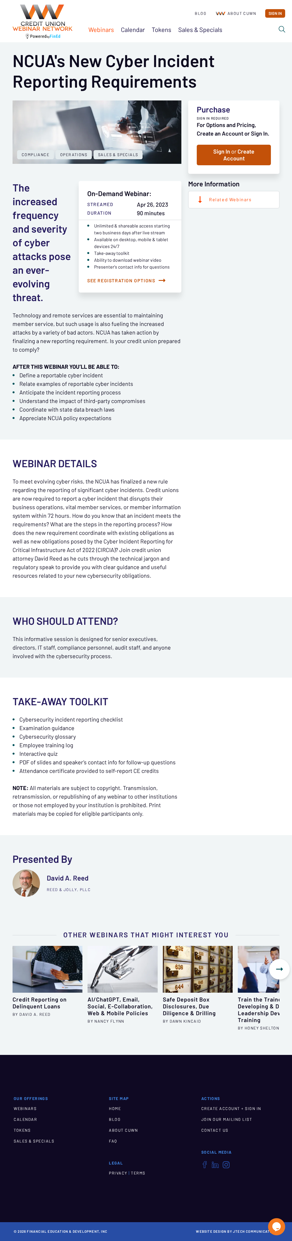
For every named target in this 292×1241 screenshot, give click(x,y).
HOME (115, 1108)
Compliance (35, 155)
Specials (200, 30)
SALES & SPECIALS (34, 1141)
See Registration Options (121, 280)
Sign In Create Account (233, 155)
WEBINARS (25, 1108)
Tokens (161, 30)
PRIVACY (118, 1173)
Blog (200, 13)
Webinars (101, 30)
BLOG (115, 1119)
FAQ (113, 1141)
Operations (73, 155)
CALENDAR (25, 1119)
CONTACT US (214, 1130)
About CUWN (242, 13)
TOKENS (22, 1130)
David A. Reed (67, 878)
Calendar (133, 30)
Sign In (275, 13)
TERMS (138, 1173)
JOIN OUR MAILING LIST (226, 1119)
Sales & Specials (118, 155)
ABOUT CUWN (123, 1130)
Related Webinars (230, 199)
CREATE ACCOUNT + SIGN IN (231, 1108)
